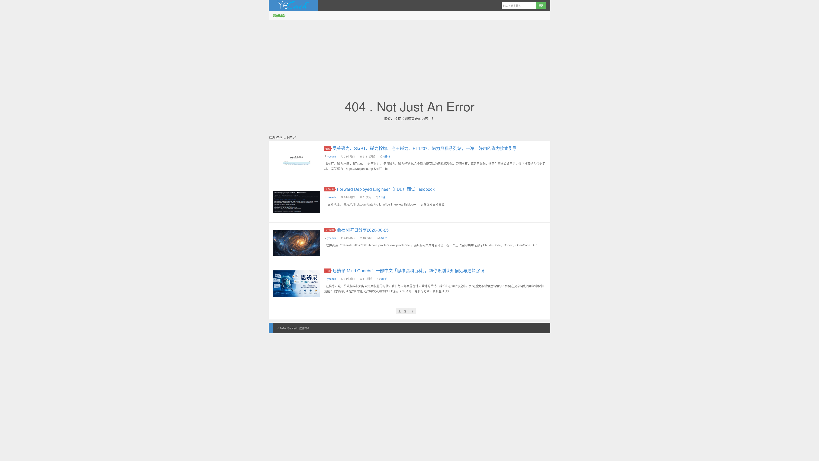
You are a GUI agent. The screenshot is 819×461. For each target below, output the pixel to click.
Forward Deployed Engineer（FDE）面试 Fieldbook (386, 189)
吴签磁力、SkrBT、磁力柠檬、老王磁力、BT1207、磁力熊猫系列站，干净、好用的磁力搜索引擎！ (427, 148)
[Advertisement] (409, 53)
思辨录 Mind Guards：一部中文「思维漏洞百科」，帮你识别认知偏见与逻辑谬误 (408, 270)
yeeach (331, 156)
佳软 (327, 148)
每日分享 (329, 230)
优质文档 (329, 189)
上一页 (402, 311)
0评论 (386, 156)
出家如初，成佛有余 (293, 5)
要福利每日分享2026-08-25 (363, 230)
